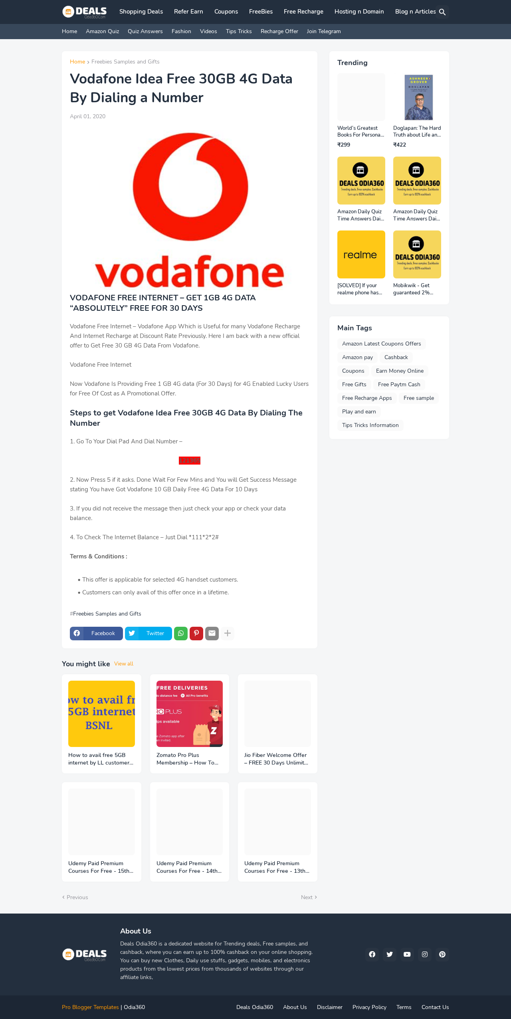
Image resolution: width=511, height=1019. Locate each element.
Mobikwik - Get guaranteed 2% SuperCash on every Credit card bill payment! (416, 289)
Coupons (226, 12)
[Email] (212, 633)
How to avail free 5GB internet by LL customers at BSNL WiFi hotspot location (100, 759)
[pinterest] (442, 954)
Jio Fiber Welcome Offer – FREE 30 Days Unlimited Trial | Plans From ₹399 (277, 759)
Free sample (419, 398)
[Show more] (227, 633)
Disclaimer (330, 1007)
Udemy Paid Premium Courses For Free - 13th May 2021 (274, 867)
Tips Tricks (239, 31)
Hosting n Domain (359, 12)
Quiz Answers (145, 31)
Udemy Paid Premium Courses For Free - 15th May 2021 (98, 867)
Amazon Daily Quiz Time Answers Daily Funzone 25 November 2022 (417, 215)
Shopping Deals (141, 12)
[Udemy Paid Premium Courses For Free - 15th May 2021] (101, 822)
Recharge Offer (279, 31)
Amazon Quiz (102, 31)
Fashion (181, 31)
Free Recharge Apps (367, 398)
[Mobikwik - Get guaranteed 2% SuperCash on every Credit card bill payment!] (417, 254)
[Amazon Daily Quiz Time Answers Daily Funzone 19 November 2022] (361, 181)
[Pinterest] (196, 633)
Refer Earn (188, 12)
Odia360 (134, 1007)
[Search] (442, 12)
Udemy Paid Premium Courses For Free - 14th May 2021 (187, 867)
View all (123, 663)
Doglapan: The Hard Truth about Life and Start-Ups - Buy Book (417, 132)
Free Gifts (354, 384)
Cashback (396, 357)
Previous (77, 897)
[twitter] (389, 954)
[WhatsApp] (181, 633)
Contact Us (435, 1007)
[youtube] (407, 954)
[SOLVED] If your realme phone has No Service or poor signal (358, 289)
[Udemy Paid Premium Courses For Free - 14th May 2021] (189, 822)
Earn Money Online (400, 371)
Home (69, 31)
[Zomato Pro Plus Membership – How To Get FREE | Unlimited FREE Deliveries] (189, 714)
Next (307, 897)
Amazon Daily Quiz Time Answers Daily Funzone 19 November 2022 (361, 215)
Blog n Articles (415, 12)
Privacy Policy (369, 1007)
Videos (208, 31)
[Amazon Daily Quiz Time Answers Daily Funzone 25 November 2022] (417, 181)
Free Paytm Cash (399, 384)
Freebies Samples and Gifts (125, 62)
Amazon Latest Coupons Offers (381, 344)
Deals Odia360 (254, 1007)
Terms (404, 1007)
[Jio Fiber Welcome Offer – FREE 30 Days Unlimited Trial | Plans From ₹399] (277, 714)
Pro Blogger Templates (90, 1007)
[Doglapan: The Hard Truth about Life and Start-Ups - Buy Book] (417, 97)
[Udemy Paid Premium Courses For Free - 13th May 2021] (277, 822)
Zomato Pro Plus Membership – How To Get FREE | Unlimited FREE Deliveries (185, 759)
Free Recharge (303, 12)
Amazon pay (357, 357)
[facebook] (372, 954)
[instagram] (425, 954)
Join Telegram (324, 31)
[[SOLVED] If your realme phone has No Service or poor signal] (361, 254)
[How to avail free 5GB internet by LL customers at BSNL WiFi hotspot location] (101, 714)
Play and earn (359, 411)
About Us (295, 1007)
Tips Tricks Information (370, 425)
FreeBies (261, 12)
